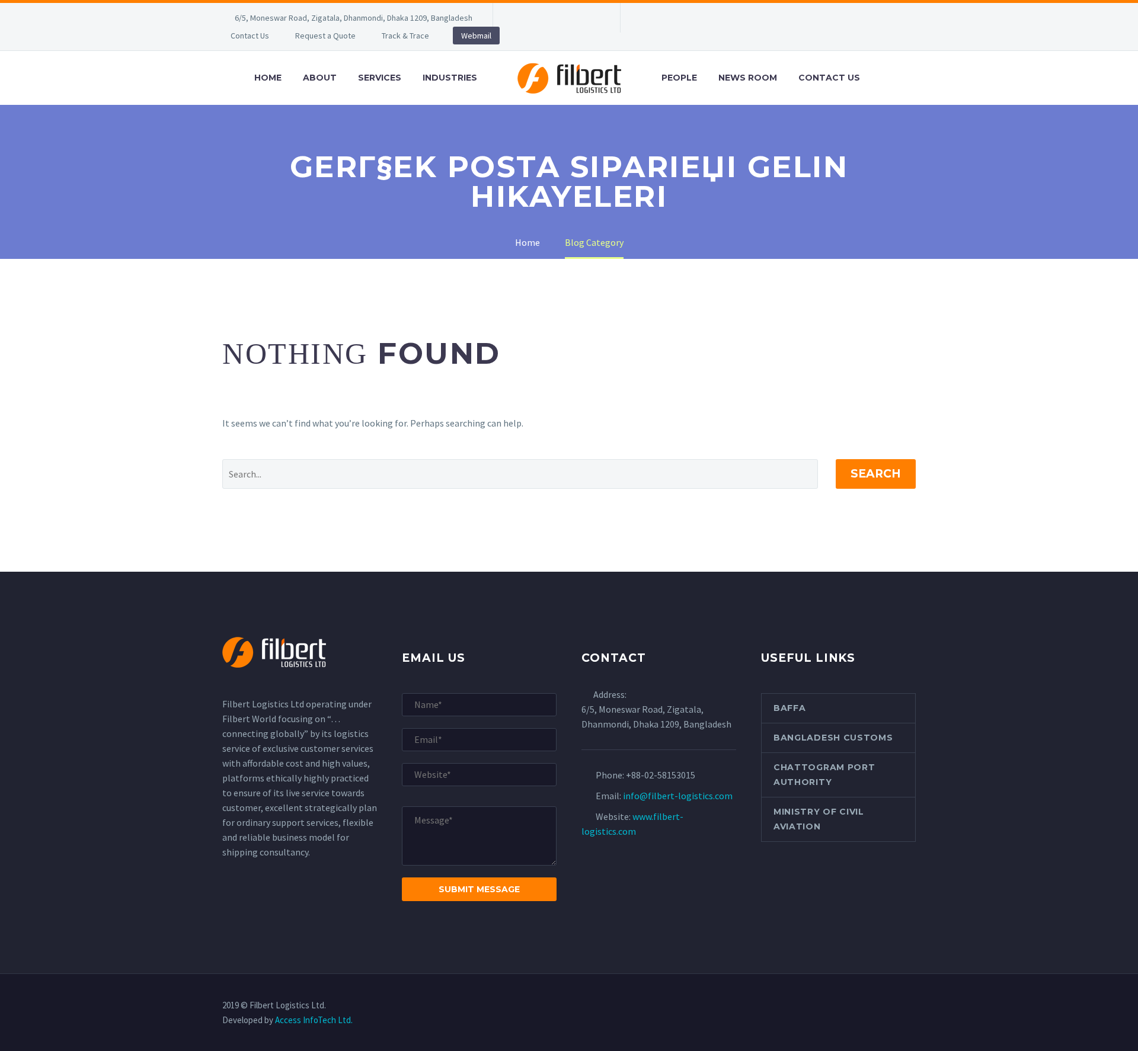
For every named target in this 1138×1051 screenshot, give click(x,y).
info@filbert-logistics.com (678, 796)
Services (379, 77)
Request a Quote (325, 35)
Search (876, 473)
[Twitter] (555, 18)
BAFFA (789, 708)
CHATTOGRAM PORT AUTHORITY (824, 774)
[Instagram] (573, 18)
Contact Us (250, 35)
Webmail (476, 35)
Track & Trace (405, 35)
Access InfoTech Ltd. (314, 1020)
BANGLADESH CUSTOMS (833, 737)
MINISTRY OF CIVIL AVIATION (818, 819)
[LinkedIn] (537, 18)
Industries (450, 77)
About (320, 77)
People (679, 77)
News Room (747, 77)
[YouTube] (591, 18)
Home (268, 77)
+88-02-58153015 (660, 775)
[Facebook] (520, 18)
